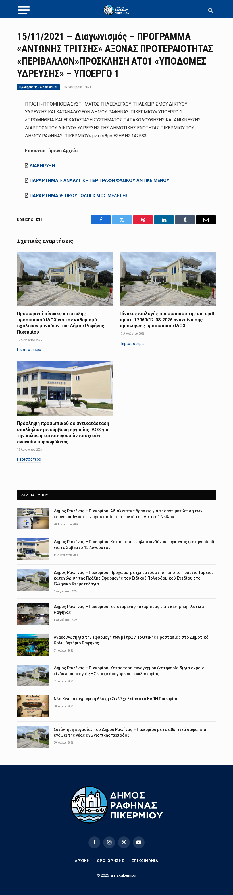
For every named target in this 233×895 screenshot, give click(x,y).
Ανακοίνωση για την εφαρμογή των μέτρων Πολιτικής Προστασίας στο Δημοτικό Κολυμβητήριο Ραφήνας (131, 640)
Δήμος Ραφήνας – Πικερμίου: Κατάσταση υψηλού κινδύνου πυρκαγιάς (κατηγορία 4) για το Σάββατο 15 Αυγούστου (134, 545)
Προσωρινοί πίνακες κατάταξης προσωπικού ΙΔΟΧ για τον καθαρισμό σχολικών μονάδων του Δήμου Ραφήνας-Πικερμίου (61, 323)
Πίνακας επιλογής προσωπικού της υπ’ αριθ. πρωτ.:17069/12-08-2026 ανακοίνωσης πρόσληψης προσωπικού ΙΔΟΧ (167, 320)
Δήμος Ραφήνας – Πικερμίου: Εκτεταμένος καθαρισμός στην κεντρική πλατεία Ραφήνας (129, 609)
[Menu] (24, 10)
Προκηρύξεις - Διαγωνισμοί (38, 87)
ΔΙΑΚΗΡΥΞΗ (42, 165)
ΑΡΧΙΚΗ (82, 861)
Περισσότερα (29, 349)
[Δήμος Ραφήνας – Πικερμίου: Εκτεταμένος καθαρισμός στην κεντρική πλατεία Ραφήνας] (33, 614)
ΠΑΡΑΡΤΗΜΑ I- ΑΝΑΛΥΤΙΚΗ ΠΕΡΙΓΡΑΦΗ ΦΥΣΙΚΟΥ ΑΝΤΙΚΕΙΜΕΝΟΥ (99, 180)
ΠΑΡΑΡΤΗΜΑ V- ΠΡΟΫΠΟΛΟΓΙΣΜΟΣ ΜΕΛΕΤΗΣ (79, 195)
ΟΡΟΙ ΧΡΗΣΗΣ (110, 861)
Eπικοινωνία (145, 861)
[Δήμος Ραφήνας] (116, 10)
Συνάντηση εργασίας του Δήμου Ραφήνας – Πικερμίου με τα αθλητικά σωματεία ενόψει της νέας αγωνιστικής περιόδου (130, 732)
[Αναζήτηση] (210, 10)
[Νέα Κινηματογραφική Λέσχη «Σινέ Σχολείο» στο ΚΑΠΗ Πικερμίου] (33, 706)
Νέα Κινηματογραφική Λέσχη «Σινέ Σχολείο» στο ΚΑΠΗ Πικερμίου (116, 698)
